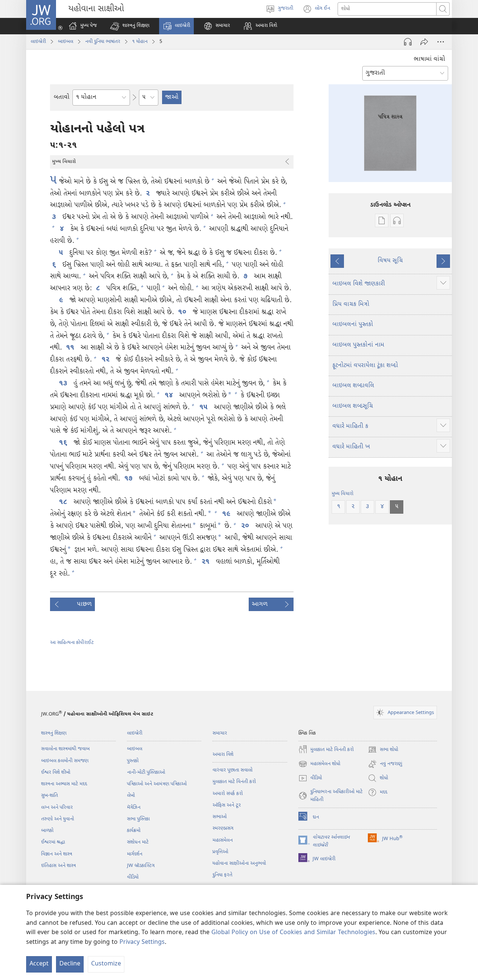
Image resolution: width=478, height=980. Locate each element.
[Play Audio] (408, 41)
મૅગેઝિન (133, 807)
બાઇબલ (65, 41)
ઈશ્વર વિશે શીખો (55, 772)
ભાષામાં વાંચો (429, 59)
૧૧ (71, 347)
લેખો (131, 795)
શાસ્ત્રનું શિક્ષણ (53, 733)
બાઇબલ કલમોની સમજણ (65, 761)
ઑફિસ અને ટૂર (226, 805)
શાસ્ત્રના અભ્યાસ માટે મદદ (64, 784)
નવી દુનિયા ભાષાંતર (102, 41)
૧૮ (64, 502)
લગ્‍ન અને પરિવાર (57, 807)
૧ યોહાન (140, 41)
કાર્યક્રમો (133, 830)
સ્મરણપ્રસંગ (222, 828)
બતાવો (61, 97)
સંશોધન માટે (138, 842)
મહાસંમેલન (222, 840)
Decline (69, 964)
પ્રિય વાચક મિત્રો (350, 305)
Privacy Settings (142, 942)
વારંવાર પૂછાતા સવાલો (232, 770)
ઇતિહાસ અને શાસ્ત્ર (58, 865)
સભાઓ (219, 817)
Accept (39, 964)
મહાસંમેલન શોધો (319, 764)
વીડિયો (133, 877)
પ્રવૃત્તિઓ (220, 852)
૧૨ (107, 359)
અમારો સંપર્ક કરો (227, 793)
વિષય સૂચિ (390, 261)
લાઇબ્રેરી (38, 41)
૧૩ (64, 383)
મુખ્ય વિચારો (342, 494)
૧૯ (227, 514)
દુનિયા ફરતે (222, 875)
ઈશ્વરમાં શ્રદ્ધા (53, 842)
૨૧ (207, 562)
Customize (106, 964)
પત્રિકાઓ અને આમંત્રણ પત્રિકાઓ (157, 784)
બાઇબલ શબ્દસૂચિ (352, 406)
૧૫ (204, 407)
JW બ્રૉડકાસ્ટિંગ (141, 865)
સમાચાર (219, 733)
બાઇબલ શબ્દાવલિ (353, 386)
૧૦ (183, 312)
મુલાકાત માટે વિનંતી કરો (234, 782)
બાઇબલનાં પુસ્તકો (352, 325)
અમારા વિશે (222, 754)
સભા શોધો (383, 750)
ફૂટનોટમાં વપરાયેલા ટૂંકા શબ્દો (365, 366)
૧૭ (129, 478)
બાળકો (47, 830)
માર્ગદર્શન (134, 854)
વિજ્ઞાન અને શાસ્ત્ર (56, 854)
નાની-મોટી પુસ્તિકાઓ (146, 772)
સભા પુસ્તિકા (138, 819)
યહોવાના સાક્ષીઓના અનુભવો (239, 863)
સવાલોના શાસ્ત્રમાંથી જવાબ (65, 749)
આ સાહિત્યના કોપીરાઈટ (72, 642)
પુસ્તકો (133, 761)
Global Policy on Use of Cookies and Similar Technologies (293, 933)
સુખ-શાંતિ (49, 795)
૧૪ (170, 395)
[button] (129, 26)
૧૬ (64, 443)
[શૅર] (424, 41)
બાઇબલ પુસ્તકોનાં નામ (358, 345)
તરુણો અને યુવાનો (57, 819)
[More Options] (440, 41)
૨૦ (246, 526)
